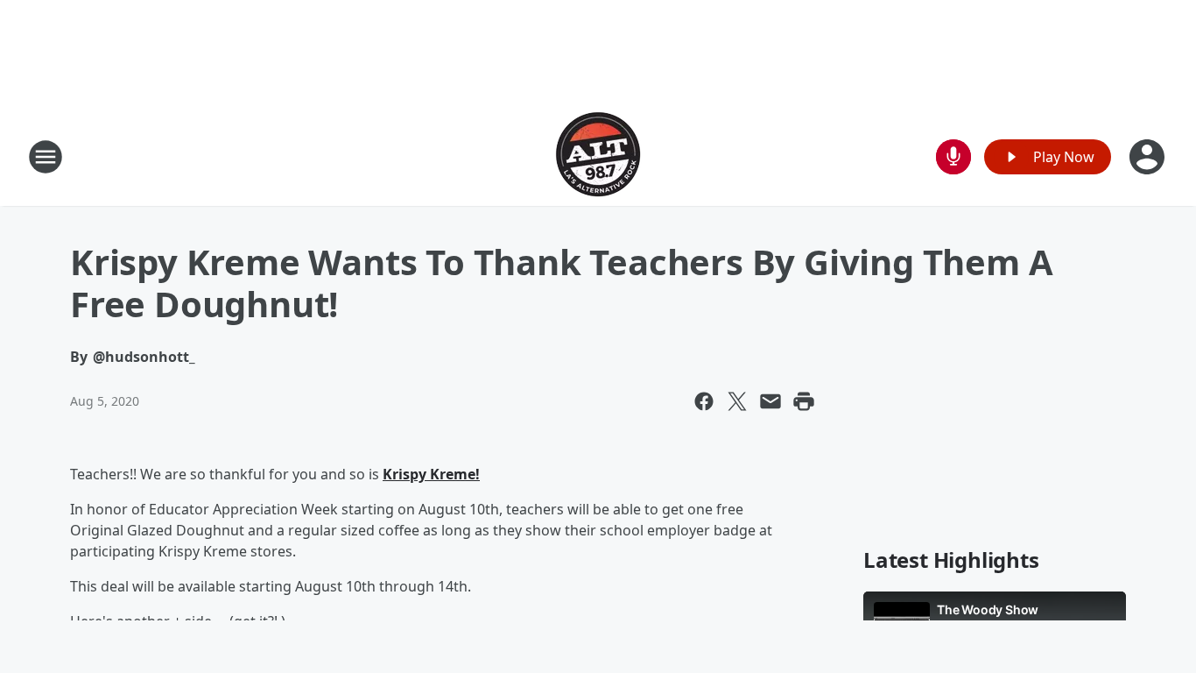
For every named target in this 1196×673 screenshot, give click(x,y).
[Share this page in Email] (770, 401)
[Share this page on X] (737, 401)
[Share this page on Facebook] (704, 401)
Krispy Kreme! (431, 474)
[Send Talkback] (953, 156)
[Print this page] (803, 401)
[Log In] (1148, 156)
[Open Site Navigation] (45, 156)
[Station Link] (598, 156)
